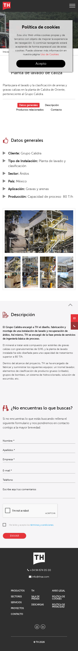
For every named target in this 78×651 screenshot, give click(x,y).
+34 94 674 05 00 (40, 570)
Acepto (41, 63)
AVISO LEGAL (58, 591)
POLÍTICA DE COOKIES (58, 597)
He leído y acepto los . (31, 525)
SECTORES (16, 596)
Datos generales (28, 105)
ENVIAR (14, 535)
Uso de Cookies (49, 54)
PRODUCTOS (17, 591)
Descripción (52, 105)
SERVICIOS (16, 602)
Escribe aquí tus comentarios (19, 489)
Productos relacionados (30, 109)
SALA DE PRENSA (35, 597)
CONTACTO (17, 614)
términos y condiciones (41, 525)
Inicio (6, 51)
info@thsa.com (40, 576)
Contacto (56, 109)
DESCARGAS (37, 604)
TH (32, 591)
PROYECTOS (17, 608)
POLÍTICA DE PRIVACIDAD (58, 605)
